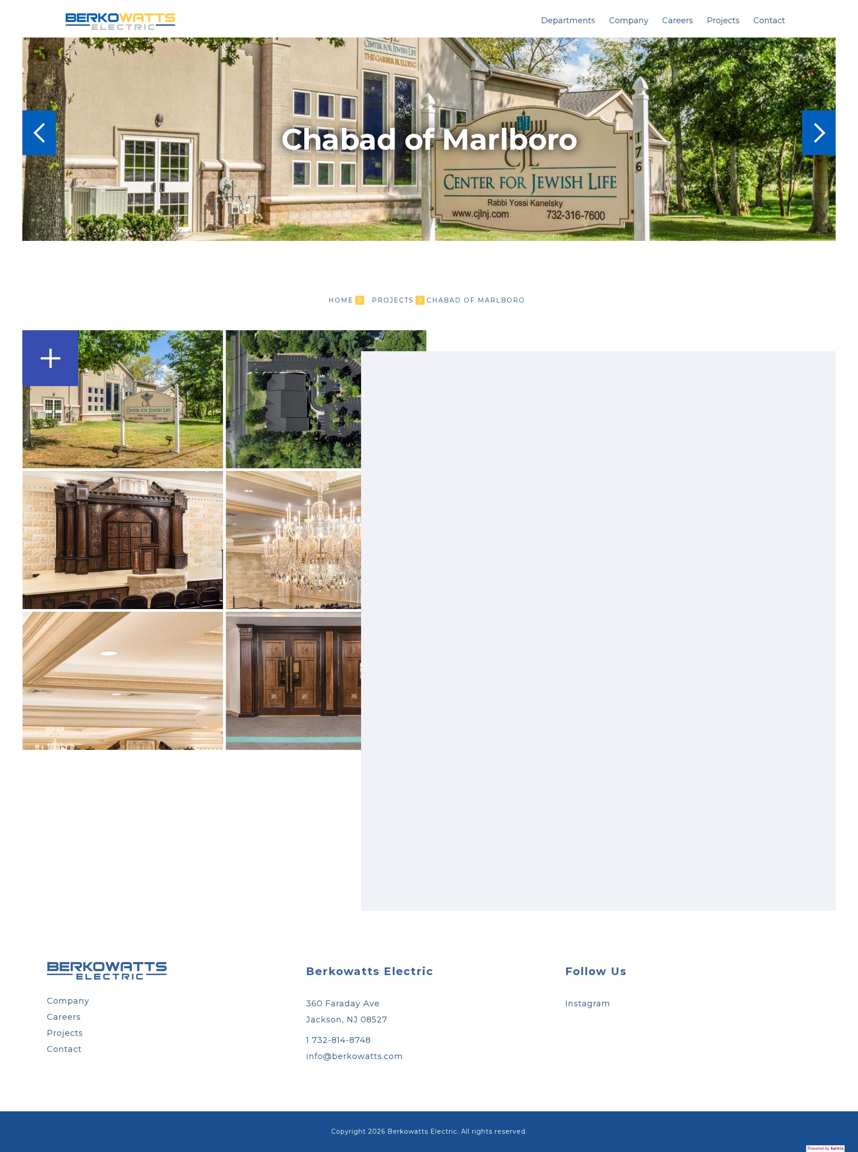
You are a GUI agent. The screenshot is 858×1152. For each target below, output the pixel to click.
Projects (723, 20)
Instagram (587, 1004)
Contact (769, 20)
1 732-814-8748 (338, 1040)
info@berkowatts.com (354, 1056)
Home (340, 300)
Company (628, 20)
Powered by (826, 1148)
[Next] (819, 132)
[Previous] (39, 132)
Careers (677, 20)
